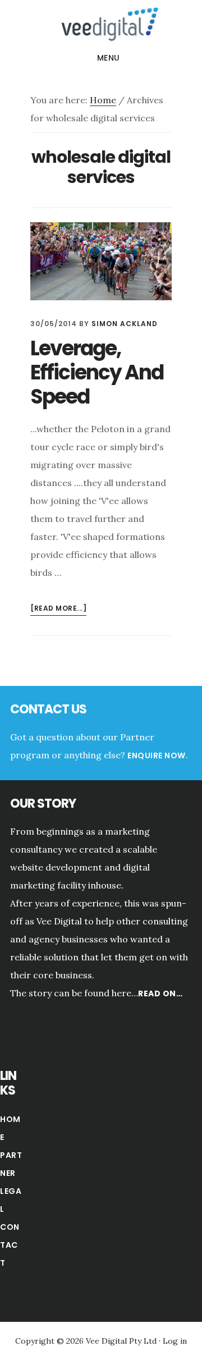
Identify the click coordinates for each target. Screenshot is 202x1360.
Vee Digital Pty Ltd (122, 1341)
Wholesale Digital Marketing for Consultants (101, 24)
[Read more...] (58, 609)
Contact (10, 1245)
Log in (175, 1341)
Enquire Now (156, 755)
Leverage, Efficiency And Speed (96, 372)
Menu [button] (108, 57)
